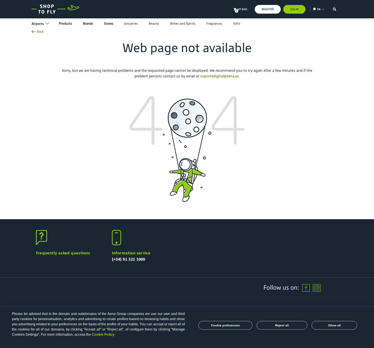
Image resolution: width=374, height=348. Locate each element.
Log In (294, 9)
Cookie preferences (225, 325)
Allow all (334, 325)
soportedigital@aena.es (219, 76)
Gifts (236, 23)
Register (268, 9)
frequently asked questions (63, 252)
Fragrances (214, 23)
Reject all (282, 325)
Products (65, 23)
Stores (108, 23)
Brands (88, 23)
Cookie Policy (103, 334)
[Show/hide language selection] (315, 9)
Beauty (154, 23)
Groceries (131, 23)
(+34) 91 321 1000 (128, 259)
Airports (38, 24)
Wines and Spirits (182, 23)
